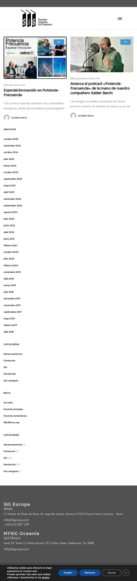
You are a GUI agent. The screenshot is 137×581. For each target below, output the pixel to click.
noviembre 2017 (12, 305)
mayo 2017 (9, 318)
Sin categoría (11, 380)
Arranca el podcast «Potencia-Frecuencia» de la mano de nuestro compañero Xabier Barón (100, 88)
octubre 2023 (11, 172)
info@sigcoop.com (16, 520)
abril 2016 (9, 331)
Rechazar (90, 572)
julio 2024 (9, 159)
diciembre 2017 (12, 298)
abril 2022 (9, 232)
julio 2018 (9, 292)
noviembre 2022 (12, 199)
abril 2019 (9, 278)
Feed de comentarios (15, 416)
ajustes (45, 577)
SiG (5, 367)
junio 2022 (9, 225)
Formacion (9, 360)
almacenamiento (13, 354)
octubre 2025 (11, 139)
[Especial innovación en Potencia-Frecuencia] (35, 58)
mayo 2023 (9, 185)
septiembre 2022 (13, 205)
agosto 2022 (10, 212)
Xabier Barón (19, 117)
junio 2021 (9, 238)
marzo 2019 (10, 285)
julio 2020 (9, 258)
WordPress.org (11, 422)
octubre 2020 (11, 252)
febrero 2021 (10, 245)
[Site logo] (36, 18)
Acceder (8, 402)
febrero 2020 (11, 265)
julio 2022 (9, 218)
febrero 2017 (10, 325)
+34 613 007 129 (16, 524)
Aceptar (68, 572)
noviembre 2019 (12, 272)
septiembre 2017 (13, 312)
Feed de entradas (13, 409)
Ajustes (111, 572)
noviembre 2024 (12, 145)
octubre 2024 (11, 152)
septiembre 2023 (13, 179)
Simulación (10, 373)
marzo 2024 (10, 165)
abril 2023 (9, 192)
